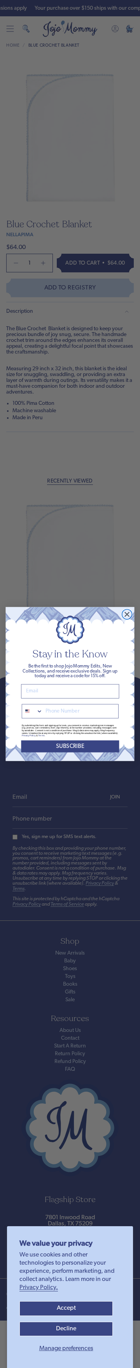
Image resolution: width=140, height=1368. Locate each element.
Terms (41, 735)
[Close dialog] (127, 614)
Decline (66, 1329)
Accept (66, 1308)
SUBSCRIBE (70, 746)
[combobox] (32, 711)
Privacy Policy (29, 735)
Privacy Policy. (38, 1287)
